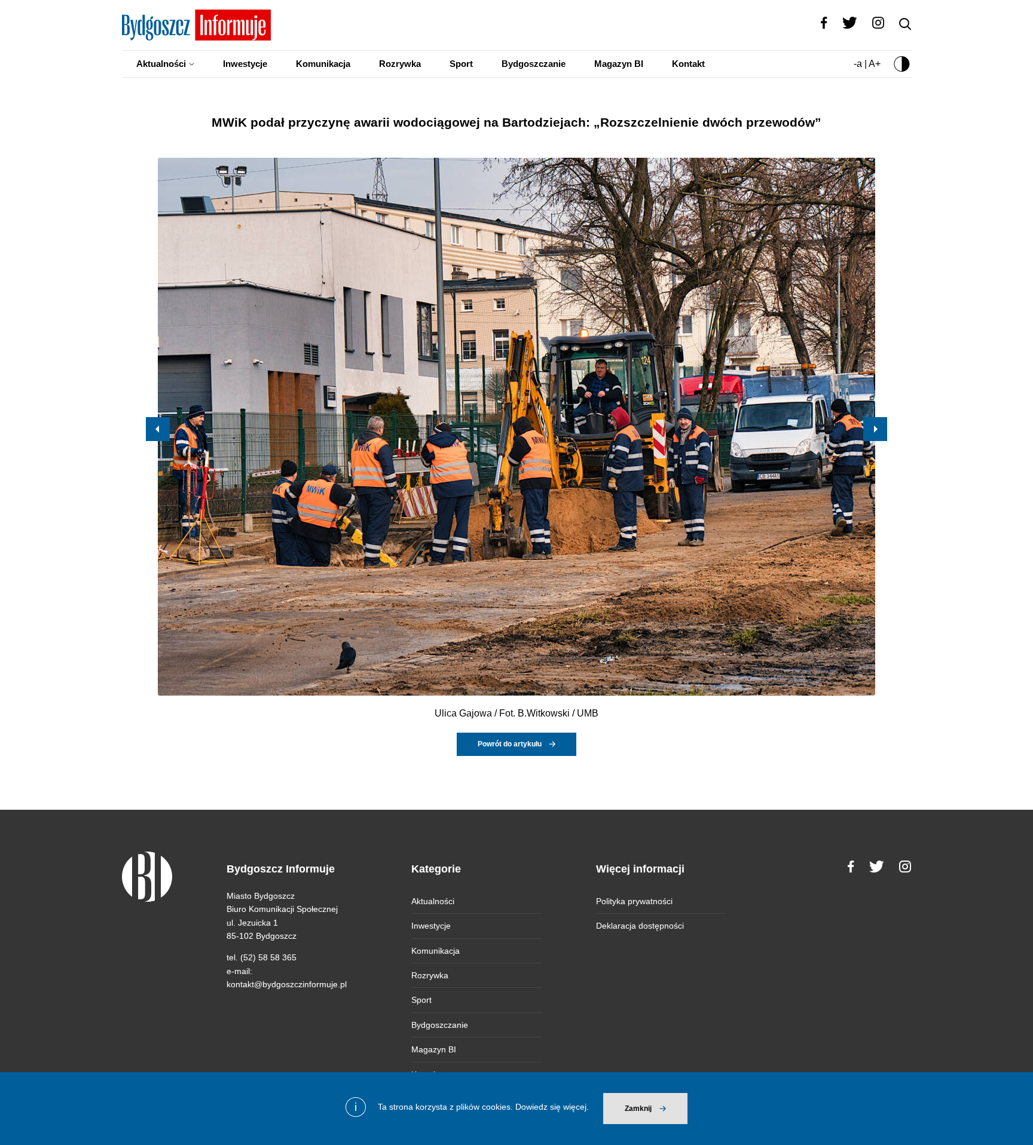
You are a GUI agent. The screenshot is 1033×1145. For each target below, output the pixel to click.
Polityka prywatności (634, 901)
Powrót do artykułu (510, 744)
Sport (461, 64)
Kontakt (688, 64)
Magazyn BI (618, 64)
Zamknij (638, 1108)
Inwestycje (245, 64)
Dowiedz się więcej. (552, 1107)
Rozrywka (400, 64)
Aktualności (161, 64)
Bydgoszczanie (534, 64)
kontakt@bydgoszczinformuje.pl (287, 984)
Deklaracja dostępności (640, 925)
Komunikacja (323, 64)
